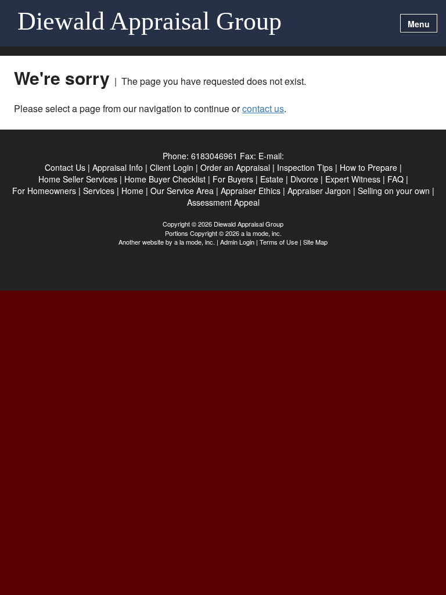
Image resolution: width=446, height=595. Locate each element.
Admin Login (237, 241)
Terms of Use (279, 241)
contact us (263, 108)
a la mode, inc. (194, 241)
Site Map (315, 241)
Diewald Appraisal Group (149, 22)
